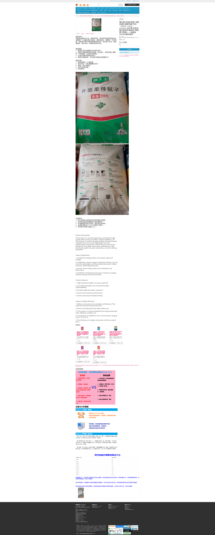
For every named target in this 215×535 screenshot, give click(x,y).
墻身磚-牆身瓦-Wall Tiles (127, 10)
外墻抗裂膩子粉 (82, 365)
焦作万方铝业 (78, 529)
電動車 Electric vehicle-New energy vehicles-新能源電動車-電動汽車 (87, 10)
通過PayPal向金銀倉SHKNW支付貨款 (81, 509)
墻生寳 (122, 36)
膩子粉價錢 (105, 365)
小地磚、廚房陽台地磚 (92, 8)
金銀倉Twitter (89, 525)
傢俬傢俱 (120, 10)
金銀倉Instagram (89, 529)
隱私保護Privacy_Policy (79, 518)
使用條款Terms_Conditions (80, 519)
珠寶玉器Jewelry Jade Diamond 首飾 (115, 8)
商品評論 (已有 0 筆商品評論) (90, 33)
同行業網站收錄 (93, 12)
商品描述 (77, 33)
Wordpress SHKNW (95, 525)
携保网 (94, 530)
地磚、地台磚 (79, 8)
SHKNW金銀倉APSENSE (96, 529)
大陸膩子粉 (132, 365)
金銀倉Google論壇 (102, 528)
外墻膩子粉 (135, 365)
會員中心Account (127, 506)
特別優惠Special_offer (111, 508)
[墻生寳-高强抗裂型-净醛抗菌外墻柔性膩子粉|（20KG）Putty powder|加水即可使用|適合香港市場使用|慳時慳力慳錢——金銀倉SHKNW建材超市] (97, 24)
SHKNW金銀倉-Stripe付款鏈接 (80, 506)
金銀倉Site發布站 (101, 526)
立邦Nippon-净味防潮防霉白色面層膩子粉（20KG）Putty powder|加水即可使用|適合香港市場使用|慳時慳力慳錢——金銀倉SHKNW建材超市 (99, 333)
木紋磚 (98, 8)
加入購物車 (129, 49)
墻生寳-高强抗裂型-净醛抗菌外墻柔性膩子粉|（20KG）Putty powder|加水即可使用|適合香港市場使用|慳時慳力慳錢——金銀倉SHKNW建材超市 (102, 15)
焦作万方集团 (84, 529)
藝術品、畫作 (103, 12)
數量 (120, 44)
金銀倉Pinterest (83, 525)
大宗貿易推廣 (85, 8)
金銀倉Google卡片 (89, 530)
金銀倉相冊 (91, 526)
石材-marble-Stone (125, 8)
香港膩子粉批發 (91, 365)
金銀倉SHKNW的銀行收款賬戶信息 (81, 512)
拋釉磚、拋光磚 (115, 10)
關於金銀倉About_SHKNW (79, 516)
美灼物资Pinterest (80, 526)
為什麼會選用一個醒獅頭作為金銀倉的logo (82, 521)
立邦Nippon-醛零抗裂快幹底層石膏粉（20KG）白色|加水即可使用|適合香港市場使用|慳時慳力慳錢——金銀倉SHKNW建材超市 (99, 352)
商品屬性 (82, 33)
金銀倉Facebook (96, 528)
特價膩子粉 (128, 365)
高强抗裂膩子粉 (96, 365)
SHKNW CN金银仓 (90, 531)
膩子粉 (79, 365)
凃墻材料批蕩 (79, 366)
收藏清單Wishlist (127, 508)
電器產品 (101, 10)
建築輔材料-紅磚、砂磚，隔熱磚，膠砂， (83, 12)
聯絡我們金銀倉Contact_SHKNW (97, 506)
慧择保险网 (97, 530)
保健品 (99, 12)
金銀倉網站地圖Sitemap (95, 507)
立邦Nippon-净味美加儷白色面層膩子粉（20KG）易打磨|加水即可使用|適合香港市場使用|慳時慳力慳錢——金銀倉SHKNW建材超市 (83, 333)
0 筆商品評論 (126, 55)
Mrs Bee (95, 531)
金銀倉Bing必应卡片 (82, 530)
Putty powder (101, 365)
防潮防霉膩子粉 (123, 365)
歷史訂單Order (127, 507)
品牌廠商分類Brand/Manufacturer (113, 506)
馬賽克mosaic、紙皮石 (107, 10)
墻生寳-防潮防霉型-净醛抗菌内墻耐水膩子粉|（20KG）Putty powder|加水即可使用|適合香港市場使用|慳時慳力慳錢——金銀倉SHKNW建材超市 (116, 333)
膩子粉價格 (87, 365)
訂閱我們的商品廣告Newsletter (129, 509)
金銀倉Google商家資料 (102, 525)
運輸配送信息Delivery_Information (81, 517)
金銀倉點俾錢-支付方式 (79, 515)
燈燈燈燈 (106, 8)
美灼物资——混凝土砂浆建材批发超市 (87, 528)
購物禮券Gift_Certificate (112, 507)
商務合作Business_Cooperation (80, 520)
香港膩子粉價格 (109, 365)
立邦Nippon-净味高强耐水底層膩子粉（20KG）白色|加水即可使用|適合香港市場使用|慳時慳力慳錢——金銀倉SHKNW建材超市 (83, 352)
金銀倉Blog (96, 526)
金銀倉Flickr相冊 (86, 526)
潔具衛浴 (102, 8)
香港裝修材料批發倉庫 (115, 365)
